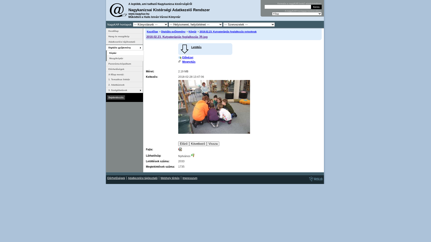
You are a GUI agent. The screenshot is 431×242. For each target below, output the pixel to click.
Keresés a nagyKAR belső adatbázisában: (299, 3)
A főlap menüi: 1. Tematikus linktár (119, 77)
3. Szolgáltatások (117, 90)
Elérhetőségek (116, 69)
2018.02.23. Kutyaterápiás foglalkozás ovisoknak (228, 31)
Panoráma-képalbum (119, 64)
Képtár (192, 31)
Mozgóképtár (116, 58)
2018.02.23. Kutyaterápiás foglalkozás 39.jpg (177, 37)
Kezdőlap (152, 31)
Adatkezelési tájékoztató (121, 42)
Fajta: (149, 149)
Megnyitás (189, 61)
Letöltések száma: (157, 161)
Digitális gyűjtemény (173, 31)
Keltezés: (152, 76)
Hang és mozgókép (118, 36)
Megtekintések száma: (160, 166)
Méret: (150, 71)
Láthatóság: (153, 155)
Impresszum (190, 178)
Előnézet (187, 57)
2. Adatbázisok (116, 85)
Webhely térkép (170, 178)
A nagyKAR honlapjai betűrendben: (303, 11)
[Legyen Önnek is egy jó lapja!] (315, 181)
